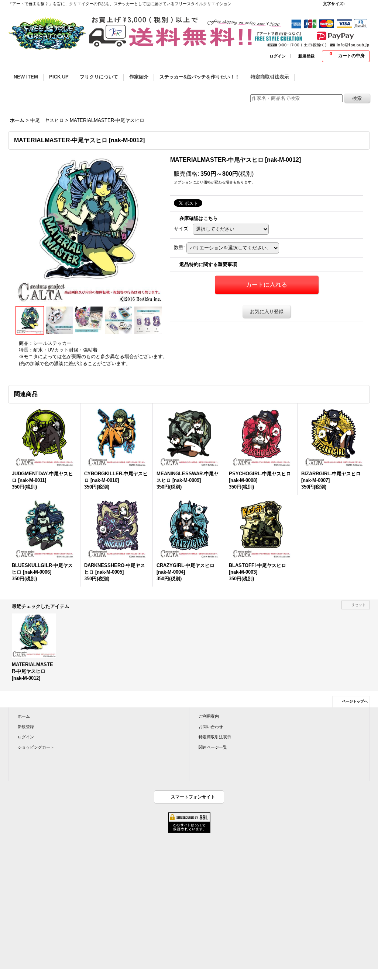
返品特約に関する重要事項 (208, 264)
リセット (358, 605)
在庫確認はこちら (198, 218)
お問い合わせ (211, 726)
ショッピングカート (36, 747)
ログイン (277, 56)
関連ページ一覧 (213, 747)
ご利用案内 (209, 716)
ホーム (24, 716)
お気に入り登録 (267, 311)
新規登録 (306, 56)
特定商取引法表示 (215, 737)
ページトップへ (355, 701)
